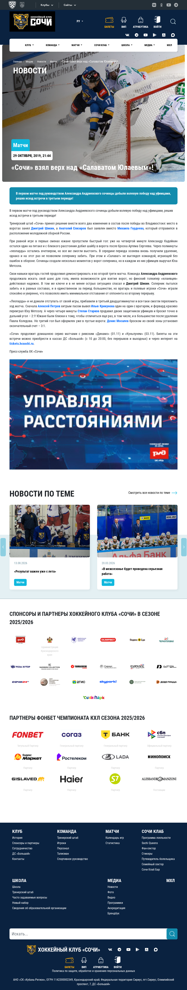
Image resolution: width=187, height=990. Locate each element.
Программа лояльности (156, 837)
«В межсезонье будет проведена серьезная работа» (132, 571)
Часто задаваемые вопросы (29, 897)
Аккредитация (116, 908)
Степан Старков (88, 311)
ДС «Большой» (21, 853)
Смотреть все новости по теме (149, 493)
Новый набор (20, 903)
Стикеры (147, 853)
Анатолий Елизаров (72, 228)
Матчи (20, 582)
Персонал (63, 848)
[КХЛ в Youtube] (168, 5)
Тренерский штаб (67, 837)
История (17, 837)
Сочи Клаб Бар (151, 869)
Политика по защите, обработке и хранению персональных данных (93, 971)
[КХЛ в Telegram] (176, 5)
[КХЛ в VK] (154, 5)
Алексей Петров (49, 306)
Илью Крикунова (102, 306)
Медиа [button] (148, 45)
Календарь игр (115, 837)
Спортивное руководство (72, 859)
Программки (115, 903)
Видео (111, 897)
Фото (111, 892)
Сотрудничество (22, 848)
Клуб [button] (28, 45)
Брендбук (113, 913)
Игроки (61, 843)
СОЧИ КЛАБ (153, 831)
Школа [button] (125, 45)
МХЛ (169, 45)
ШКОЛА (19, 880)
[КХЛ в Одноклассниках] (161, 5)
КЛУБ (17, 831)
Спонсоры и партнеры (25, 843)
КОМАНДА (66, 831)
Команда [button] (52, 45)
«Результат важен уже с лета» (35, 571)
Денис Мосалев (118, 321)
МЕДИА (114, 880)
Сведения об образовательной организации (39, 908)
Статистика (113, 843)
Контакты (18, 859)
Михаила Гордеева (130, 228)
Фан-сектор (149, 848)
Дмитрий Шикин (42, 228)
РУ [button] (79, 21)
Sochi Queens (150, 843)
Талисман (63, 853)
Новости (113, 887)
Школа (16, 887)
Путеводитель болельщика (158, 859)
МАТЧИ (112, 831)
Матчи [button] (76, 45)
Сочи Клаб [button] (100, 45)
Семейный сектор (153, 864)
